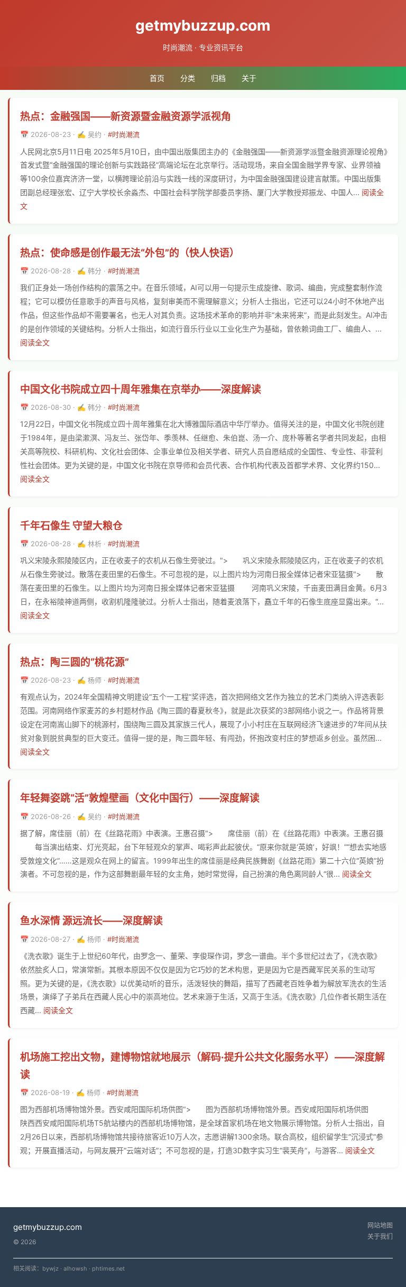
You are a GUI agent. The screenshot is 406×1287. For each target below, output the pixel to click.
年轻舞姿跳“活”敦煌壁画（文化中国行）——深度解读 (140, 798)
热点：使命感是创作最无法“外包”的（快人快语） (129, 253)
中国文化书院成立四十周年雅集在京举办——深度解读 (140, 389)
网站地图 (380, 1225)
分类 (187, 77)
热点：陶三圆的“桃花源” (74, 662)
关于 (249, 77)
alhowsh (75, 1268)
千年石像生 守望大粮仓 (71, 526)
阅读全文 (35, 342)
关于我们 (380, 1236)
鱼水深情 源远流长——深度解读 (91, 921)
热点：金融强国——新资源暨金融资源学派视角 (125, 117)
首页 (157, 77)
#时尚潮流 (124, 134)
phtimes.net (108, 1268)
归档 (218, 77)
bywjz (50, 1268)
